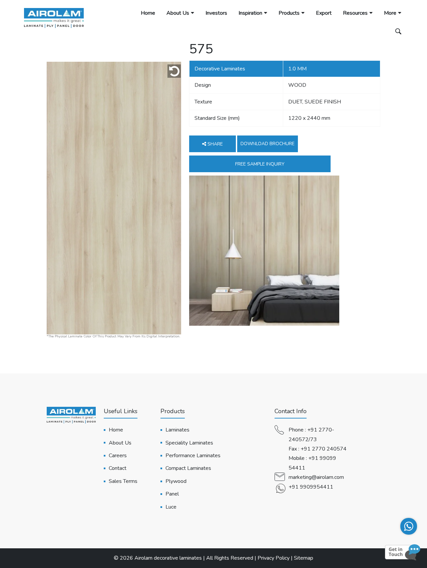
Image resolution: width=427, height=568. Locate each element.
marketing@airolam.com (316, 477)
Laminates (177, 430)
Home (148, 13)
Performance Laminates (193, 455)
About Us (177, 13)
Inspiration (250, 13)
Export (324, 13)
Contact (117, 468)
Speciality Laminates (189, 443)
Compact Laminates (188, 468)
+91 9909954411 (311, 487)
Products (289, 13)
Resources (355, 13)
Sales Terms (123, 481)
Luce (170, 507)
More (390, 13)
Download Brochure (268, 143)
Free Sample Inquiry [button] (260, 164)
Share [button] (214, 144)
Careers (118, 455)
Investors (216, 13)
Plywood (175, 481)
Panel (172, 494)
